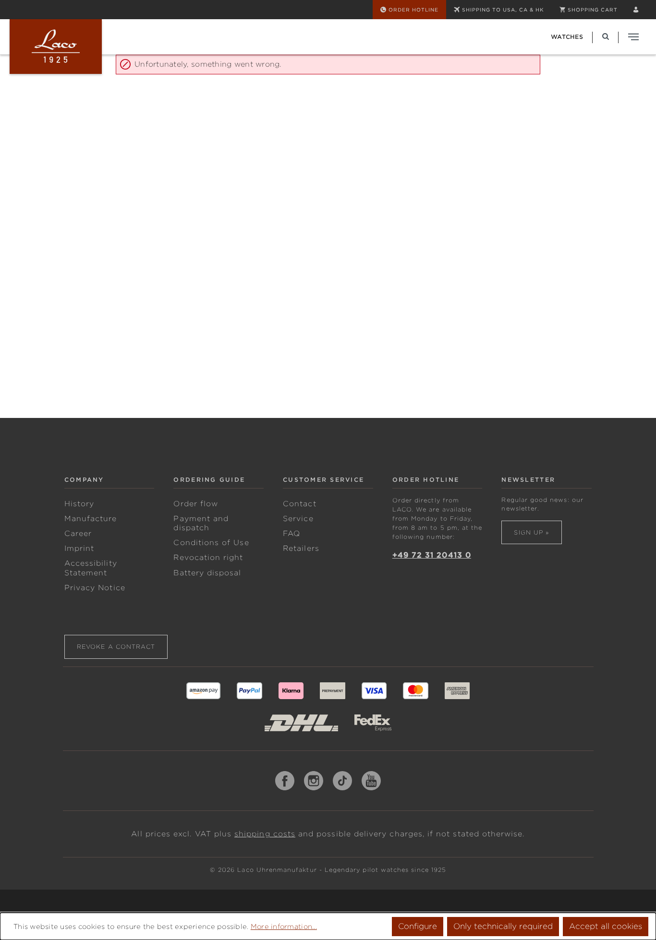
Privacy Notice (94, 587)
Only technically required (503, 926)
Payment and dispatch (201, 523)
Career (78, 533)
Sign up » (531, 532)
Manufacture (90, 518)
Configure (417, 926)
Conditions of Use (211, 542)
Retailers (301, 548)
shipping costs (264, 834)
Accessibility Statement (90, 568)
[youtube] (371, 780)
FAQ (291, 533)
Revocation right (208, 557)
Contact (299, 504)
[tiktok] (342, 780)
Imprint (79, 548)
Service (298, 518)
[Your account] (635, 9)
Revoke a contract (116, 646)
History (79, 504)
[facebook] (284, 780)
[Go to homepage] (56, 46)
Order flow (195, 504)
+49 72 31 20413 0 (431, 555)
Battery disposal (207, 573)
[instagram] (313, 780)
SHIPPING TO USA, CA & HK (503, 9)
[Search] (606, 36)
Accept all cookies (605, 926)
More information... (284, 926)
